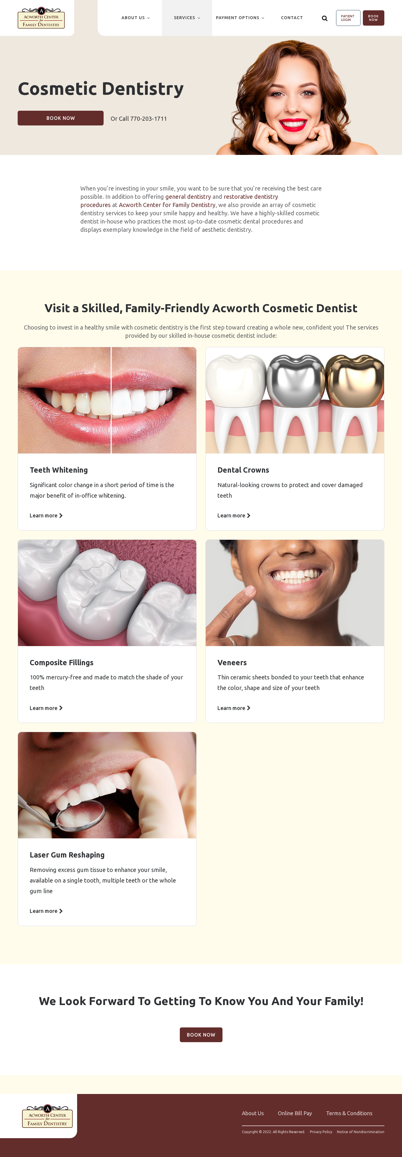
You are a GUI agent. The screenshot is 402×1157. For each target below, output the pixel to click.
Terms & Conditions (349, 1113)
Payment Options (237, 17)
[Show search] (325, 18)
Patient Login (348, 17)
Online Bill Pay (295, 1113)
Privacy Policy (321, 1132)
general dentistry (188, 196)
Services (184, 17)
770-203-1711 (148, 118)
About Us (133, 17)
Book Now (373, 17)
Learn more (43, 515)
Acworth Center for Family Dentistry (167, 204)
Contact (292, 17)
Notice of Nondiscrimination (360, 1132)
